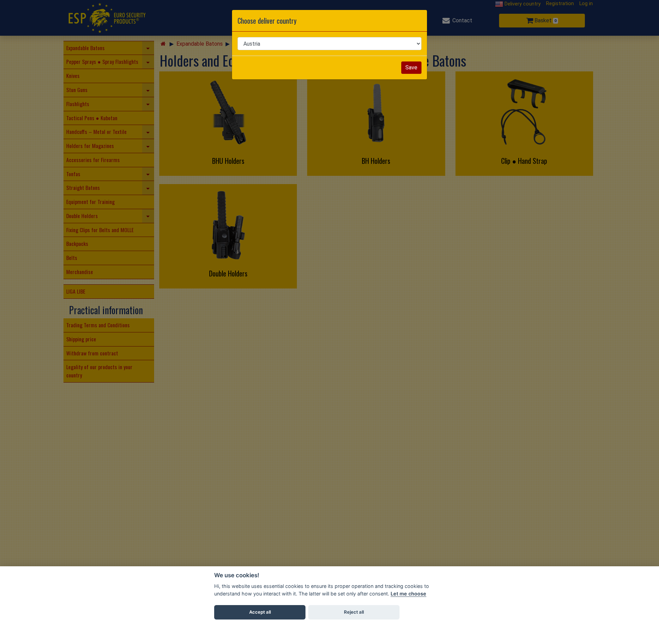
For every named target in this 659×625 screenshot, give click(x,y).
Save (411, 67)
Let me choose (408, 593)
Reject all (354, 612)
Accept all (260, 612)
